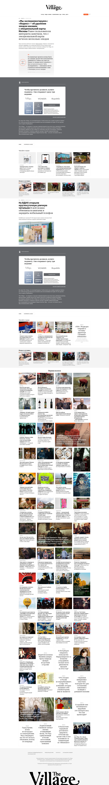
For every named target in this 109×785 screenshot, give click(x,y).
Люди (46, 14)
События (57, 710)
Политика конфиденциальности (35, 752)
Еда (60, 14)
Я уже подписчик (25, 82)
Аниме (75, 485)
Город (42, 14)
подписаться (51, 105)
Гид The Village (40, 385)
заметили (26, 45)
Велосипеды (58, 560)
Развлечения (55, 14)
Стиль (63, 14)
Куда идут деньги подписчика (59, 117)
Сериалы (21, 410)
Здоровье (57, 385)
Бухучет (39, 410)
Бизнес (50, 14)
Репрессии (21, 585)
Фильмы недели (41, 460)
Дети (67, 14)
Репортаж (21, 385)
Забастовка (40, 510)
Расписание (40, 585)
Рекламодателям (32, 754)
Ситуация (39, 485)
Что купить (58, 410)
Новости (22, 18)
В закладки (22, 165)
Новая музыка (76, 460)
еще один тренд (77, 585)
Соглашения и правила (68, 752)
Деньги (21, 610)
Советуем (57, 460)
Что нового (40, 334)
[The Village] (54, 8)
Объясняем (76, 385)
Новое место (58, 334)
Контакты (58, 752)
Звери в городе (58, 485)
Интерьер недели (77, 165)
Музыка (21, 485)
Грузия (39, 560)
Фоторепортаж (41, 535)
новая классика (22, 435)
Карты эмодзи (39, 43)
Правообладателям (49, 752)
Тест (20, 334)
